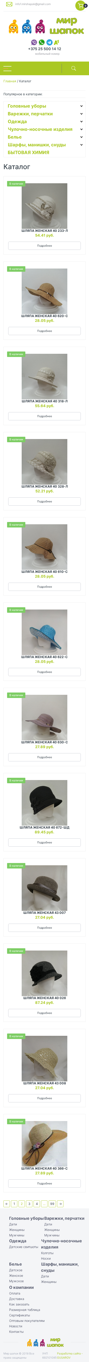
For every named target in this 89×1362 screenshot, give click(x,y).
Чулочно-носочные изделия (40, 129)
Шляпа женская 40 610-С (44, 572)
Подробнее (44, 245)
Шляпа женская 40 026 (44, 998)
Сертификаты (19, 1315)
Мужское (16, 1281)
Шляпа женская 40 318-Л (45, 401)
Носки (46, 1258)
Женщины (17, 1230)
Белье (15, 137)
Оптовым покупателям (27, 1321)
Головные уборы (27, 106)
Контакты (16, 1332)
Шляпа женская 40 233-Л (44, 231)
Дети (13, 1224)
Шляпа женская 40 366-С (44, 1168)
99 (52, 1204)
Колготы (47, 1253)
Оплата (14, 1293)
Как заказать (19, 1304)
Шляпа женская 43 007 (44, 913)
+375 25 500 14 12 (44, 49)
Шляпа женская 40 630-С (44, 742)
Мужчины (16, 1235)
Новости (15, 1326)
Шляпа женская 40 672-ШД (44, 827)
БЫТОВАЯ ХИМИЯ (28, 152)
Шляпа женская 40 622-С (44, 657)
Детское (15, 1270)
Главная (9, 81)
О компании (21, 1287)
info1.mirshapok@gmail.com (33, 4)
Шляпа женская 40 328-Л (44, 486)
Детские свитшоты (23, 1247)
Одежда (17, 121)
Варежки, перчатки (30, 113)
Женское (16, 1275)
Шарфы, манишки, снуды (37, 144)
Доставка (16, 1299)
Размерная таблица (24, 1310)
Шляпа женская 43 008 (44, 1083)
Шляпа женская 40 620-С (44, 316)
